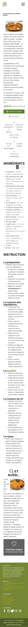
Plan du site (11, 622)
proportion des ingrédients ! (10, 599)
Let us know (9, 552)
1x (17, 167)
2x (20, 167)
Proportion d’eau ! (8, 603)
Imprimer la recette (15, 111)
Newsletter (6, 596)
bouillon (11, 370)
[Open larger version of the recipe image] (14, 26)
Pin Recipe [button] (15, 116)
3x (23, 167)
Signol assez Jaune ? (8, 598)
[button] (4, 106)
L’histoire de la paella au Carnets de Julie (13, 586)
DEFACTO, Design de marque (14, 624)
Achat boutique (7, 601)
